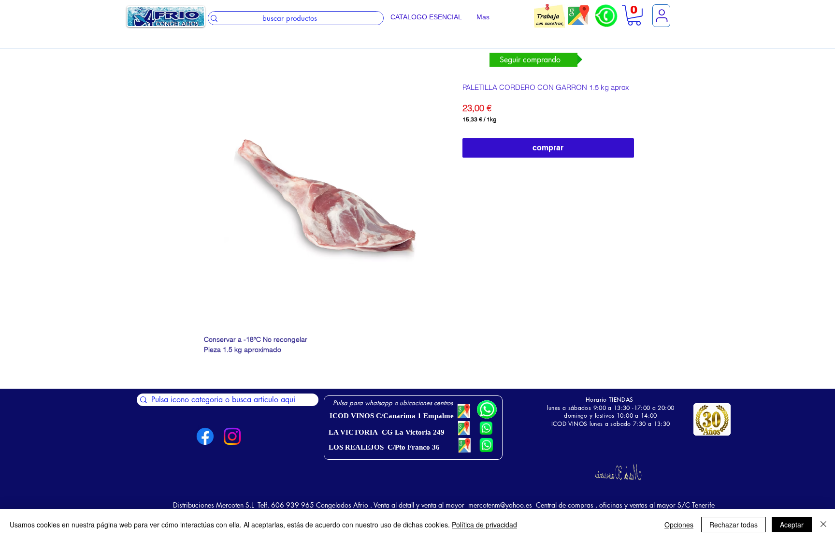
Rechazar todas (733, 524)
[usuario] (661, 15)
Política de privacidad (484, 524)
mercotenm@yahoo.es (500, 505)
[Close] (823, 524)
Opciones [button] (678, 524)
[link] (634, 15)
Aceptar (792, 524)
